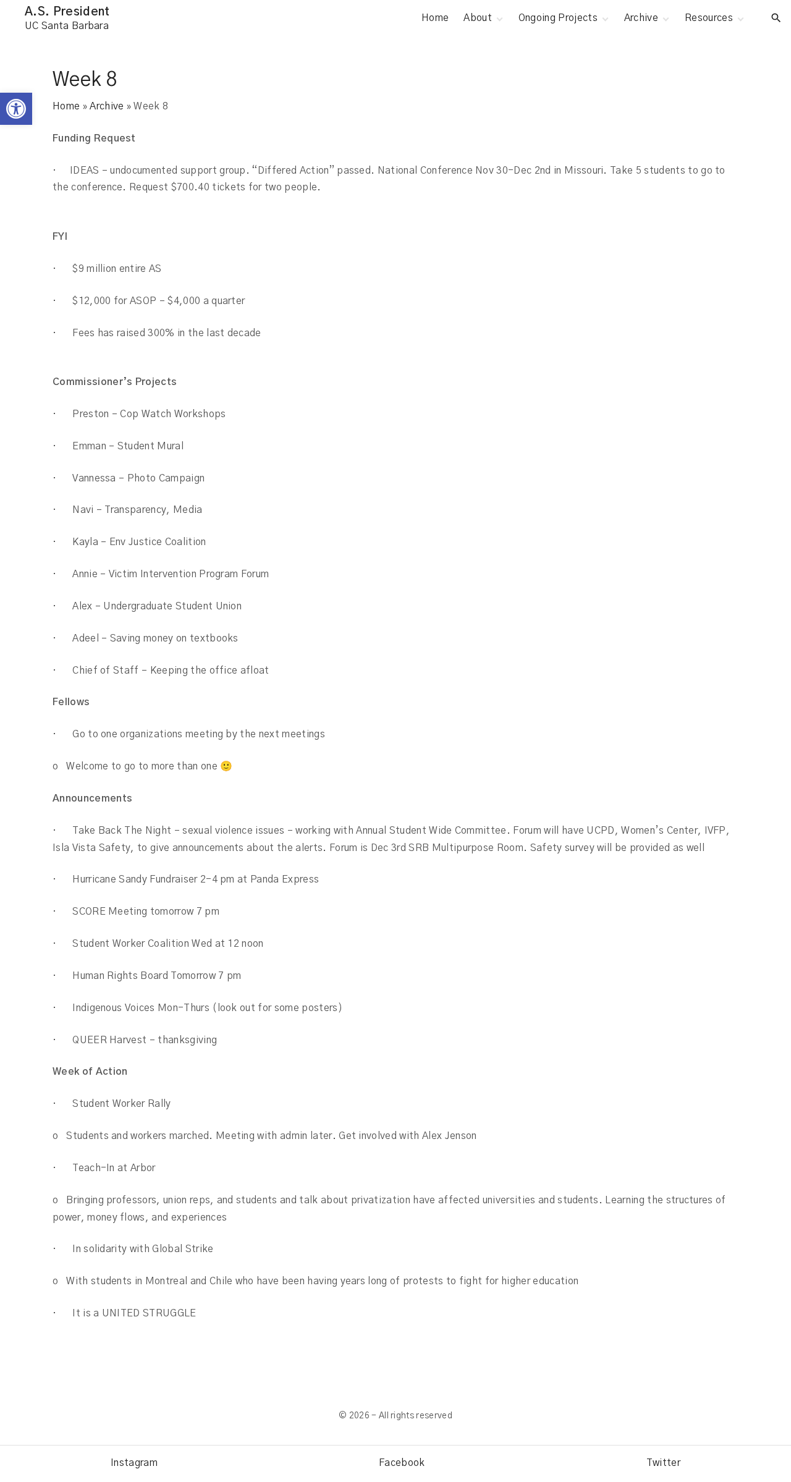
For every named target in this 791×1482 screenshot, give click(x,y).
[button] (16, 109)
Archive (107, 106)
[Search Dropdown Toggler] (776, 18)
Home (66, 106)
